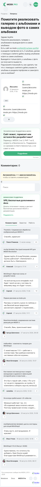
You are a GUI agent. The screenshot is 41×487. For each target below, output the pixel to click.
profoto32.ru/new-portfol (27, 48)
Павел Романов (12, 242)
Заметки (22, 223)
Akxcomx (14, 87)
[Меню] (6, 9)
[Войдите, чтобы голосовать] (6, 119)
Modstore (4, 478)
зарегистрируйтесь (27, 175)
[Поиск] (25, 4)
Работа (32, 223)
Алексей (9, 266)
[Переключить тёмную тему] (30, 4)
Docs (13, 478)
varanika (9, 391)
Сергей (9, 291)
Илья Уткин (10, 439)
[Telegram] (31, 478)
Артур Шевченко (12, 333)
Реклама (35, 157)
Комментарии (11, 223)
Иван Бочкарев (12, 361)
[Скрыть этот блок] (37, 130)
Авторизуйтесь (9, 175)
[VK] (35, 478)
